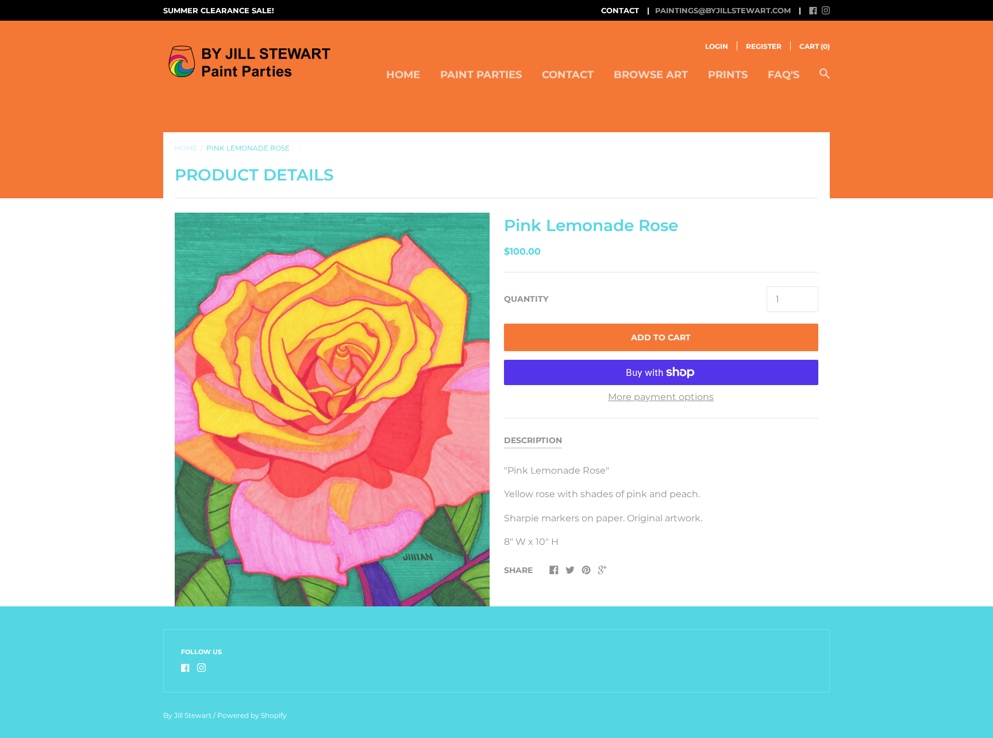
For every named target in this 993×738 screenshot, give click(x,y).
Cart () (814, 46)
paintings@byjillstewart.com (723, 10)
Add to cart (661, 337)
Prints (728, 74)
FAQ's (783, 74)
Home (403, 74)
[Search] (824, 79)
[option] (332, 409)
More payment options (661, 396)
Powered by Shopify (252, 715)
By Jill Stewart (187, 715)
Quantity (526, 299)
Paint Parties (481, 74)
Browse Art (651, 74)
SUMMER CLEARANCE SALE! (218, 10)
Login (716, 46)
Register (764, 46)
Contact (568, 74)
